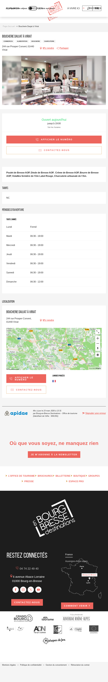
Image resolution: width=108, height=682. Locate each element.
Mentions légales (9, 665)
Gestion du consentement (56, 665)
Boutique (79, 476)
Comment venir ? (77, 606)
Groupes (94, 476)
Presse (29, 481)
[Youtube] (38, 590)
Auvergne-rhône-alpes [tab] (76, 561)
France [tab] (69, 554)
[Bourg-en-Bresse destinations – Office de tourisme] (54, 536)
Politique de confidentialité (30, 665)
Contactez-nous (27, 602)
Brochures (45, 476)
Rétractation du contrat (80, 665)
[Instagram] (23, 590)
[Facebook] (16, 590)
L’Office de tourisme (21, 476)
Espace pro (76, 481)
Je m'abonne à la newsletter (54, 454)
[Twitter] (31, 590)
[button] (88, 8)
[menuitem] (55, 8)
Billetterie (63, 476)
